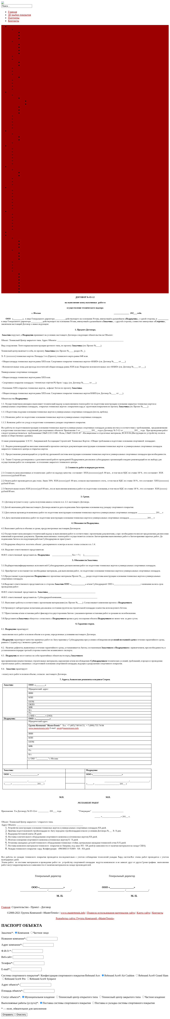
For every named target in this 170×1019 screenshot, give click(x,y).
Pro (23, 50)
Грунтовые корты (18, 130)
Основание (21, 238)
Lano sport (27, 106)
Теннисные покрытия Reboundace (34, 41)
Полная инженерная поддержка (39, 285)
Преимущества (23, 220)
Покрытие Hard (17, 26)
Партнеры (13, 17)
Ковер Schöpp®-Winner (28, 157)
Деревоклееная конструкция (31, 264)
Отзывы (19, 229)
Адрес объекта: (10, 984)
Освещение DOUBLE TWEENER (40, 256)
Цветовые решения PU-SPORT (38, 175)
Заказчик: (7, 932)
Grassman (26, 98)
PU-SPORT (21, 169)
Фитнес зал (21, 190)
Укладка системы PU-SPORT (37, 172)
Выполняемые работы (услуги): (20, 1003)
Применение (28, 273)
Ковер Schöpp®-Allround (28, 148)
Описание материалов (27, 74)
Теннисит (20, 142)
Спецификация (23, 217)
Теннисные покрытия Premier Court (35, 56)
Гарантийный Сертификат (30, 223)
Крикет (19, 118)
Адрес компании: (11, 944)
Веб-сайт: (6, 957)
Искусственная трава (20, 92)
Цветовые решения (25, 86)
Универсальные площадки (23, 166)
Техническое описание (27, 214)
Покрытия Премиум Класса (30, 59)
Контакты (13, 20)
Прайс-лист (21, 205)
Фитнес (12, 187)
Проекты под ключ (32, 282)
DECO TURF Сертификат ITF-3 (39, 35)
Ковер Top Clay (23, 133)
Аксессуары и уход (25, 163)
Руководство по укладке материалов (41, 77)
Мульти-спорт (22, 181)
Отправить (8, 1014)
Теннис (19, 68)
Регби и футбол (23, 115)
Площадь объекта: (12, 990)
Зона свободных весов (27, 196)
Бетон (24, 241)
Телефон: (7, 963)
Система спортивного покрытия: (20, 975)
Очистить (21, 1014)
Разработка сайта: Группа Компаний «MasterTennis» (85, 918)
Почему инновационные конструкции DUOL (47, 276)
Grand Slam (27, 47)
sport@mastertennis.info (68, 728)
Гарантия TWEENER (33, 259)
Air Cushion (27, 44)
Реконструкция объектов (22, 232)
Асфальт (26, 244)
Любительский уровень (41, 104)
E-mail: (5, 969)
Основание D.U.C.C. (33, 247)
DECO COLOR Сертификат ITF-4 (40, 32)
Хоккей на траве (24, 121)
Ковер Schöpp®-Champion (29, 154)
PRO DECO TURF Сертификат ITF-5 (42, 38)
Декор (18, 124)
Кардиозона (21, 193)
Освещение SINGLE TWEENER (39, 253)
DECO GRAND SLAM (34, 62)
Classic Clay (14, 211)
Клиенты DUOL (30, 288)
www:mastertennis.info (39, 728)
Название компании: (13, 938)
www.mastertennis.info (73, 912)
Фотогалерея (22, 127)
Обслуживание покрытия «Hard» (33, 80)
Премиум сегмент (38, 101)
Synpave (25, 53)
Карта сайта (143, 912)
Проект (19, 267)
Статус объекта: (11, 997)
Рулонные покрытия (26, 178)
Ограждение (22, 262)
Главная (12, 11)
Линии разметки (24, 184)
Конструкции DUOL (26, 270)
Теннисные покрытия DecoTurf (32, 29)
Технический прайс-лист (35, 109)
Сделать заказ (29, 291)
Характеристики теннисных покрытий (37, 71)
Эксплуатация (29, 139)
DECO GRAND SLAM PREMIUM (40, 65)
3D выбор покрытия (19, 14)
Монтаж (26, 136)
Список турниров (25, 89)
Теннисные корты (25, 95)
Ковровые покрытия (19, 145)
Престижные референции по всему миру (44, 279)
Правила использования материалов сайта (111, 912)
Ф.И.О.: (6, 950)
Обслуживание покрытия (35, 112)
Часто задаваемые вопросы (30, 226)
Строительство (16, 235)
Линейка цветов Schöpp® (29, 160)
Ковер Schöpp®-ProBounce (30, 151)
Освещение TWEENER (28, 250)
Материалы (21, 202)
